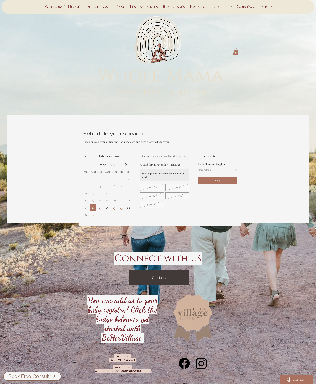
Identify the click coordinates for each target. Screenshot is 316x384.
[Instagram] (201, 363)
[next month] (126, 165)
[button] (236, 51)
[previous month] (89, 165)
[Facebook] (184, 363)
